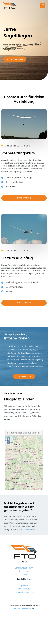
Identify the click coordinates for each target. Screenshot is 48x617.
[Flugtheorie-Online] (9, 5)
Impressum (24, 585)
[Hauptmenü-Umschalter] (42, 5)
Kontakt (24, 574)
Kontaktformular (30, 529)
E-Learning (24, 571)
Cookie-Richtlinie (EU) (24, 592)
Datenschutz (24, 588)
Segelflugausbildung (24, 568)
